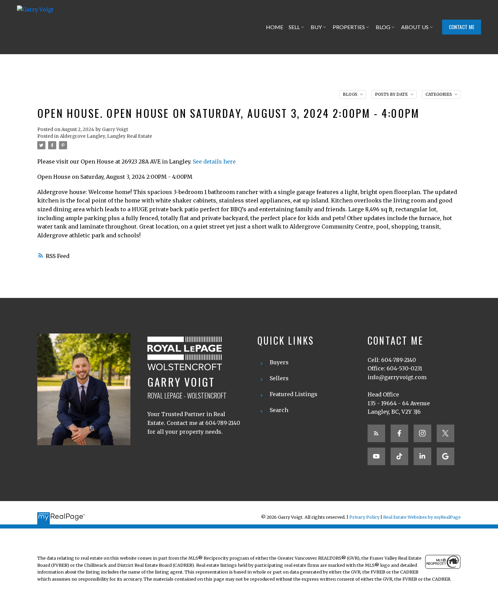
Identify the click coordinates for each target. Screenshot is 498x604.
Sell (294, 27)
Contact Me (461, 27)
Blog (383, 27)
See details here (214, 161)
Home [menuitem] (274, 27)
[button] (461, 27)
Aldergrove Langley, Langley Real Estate (106, 136)
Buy (316, 27)
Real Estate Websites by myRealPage (422, 517)
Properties (349, 27)
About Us (415, 27)
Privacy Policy (364, 517)
